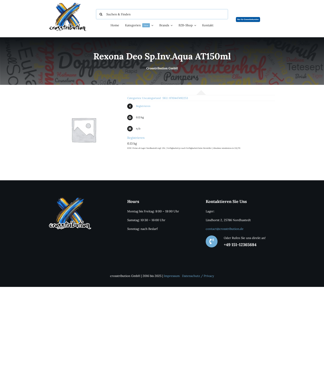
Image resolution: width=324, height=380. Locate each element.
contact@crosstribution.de (225, 229)
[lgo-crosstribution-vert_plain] (70, 199)
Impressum (172, 276)
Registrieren (143, 106)
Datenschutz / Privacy (198, 276)
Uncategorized (151, 98)
